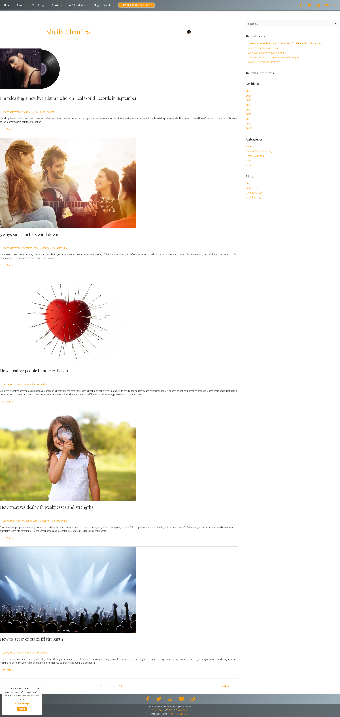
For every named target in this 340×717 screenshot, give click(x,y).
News (34, 112)
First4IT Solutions (177, 714)
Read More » (6, 128)
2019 (248, 119)
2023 (248, 100)
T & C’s (170, 710)
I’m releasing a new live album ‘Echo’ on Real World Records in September (68, 98)
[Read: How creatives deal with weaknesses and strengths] (68, 455)
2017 (248, 128)
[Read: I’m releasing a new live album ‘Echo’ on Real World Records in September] (30, 68)
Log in (249, 183)
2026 (248, 91)
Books (249, 146)
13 (120, 686)
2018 (248, 123)
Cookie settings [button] (22, 704)
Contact (109, 5)
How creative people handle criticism (34, 370)
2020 (248, 114)
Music (26, 112)
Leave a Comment (12, 112)
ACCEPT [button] (22, 709)
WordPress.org (254, 197)
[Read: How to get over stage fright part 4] (68, 589)
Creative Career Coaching (36, 248)
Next (225, 686)
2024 (248, 95)
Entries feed (252, 188)
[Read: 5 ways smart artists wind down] (68, 182)
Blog (96, 5)
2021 (248, 109)
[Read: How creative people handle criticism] (68, 318)
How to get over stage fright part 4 (31, 639)
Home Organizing (255, 155)
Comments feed (254, 192)
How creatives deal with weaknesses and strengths (46, 507)
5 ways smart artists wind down (29, 234)
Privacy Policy (158, 710)
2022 (248, 105)
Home (7, 5)
